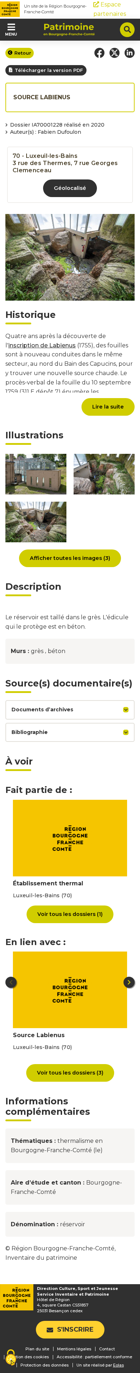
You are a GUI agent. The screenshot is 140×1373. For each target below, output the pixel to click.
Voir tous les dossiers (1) (70, 914)
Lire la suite (108, 406)
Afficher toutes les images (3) (70, 558)
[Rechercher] (127, 29)
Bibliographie (29, 732)
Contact (107, 1348)
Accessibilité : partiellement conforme (94, 1356)
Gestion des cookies (28, 1356)
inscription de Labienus (42, 345)
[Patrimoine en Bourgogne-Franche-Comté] (69, 29)
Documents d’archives (42, 709)
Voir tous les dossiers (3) (70, 1072)
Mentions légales (74, 1348)
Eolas (118, 1365)
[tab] (70, 710)
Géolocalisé (70, 188)
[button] (99, 53)
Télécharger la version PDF (49, 70)
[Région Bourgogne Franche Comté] (10, 9)
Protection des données (44, 1365)
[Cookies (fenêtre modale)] (11, 1358)
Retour (22, 53)
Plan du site (37, 1348)
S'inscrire (75, 1329)
